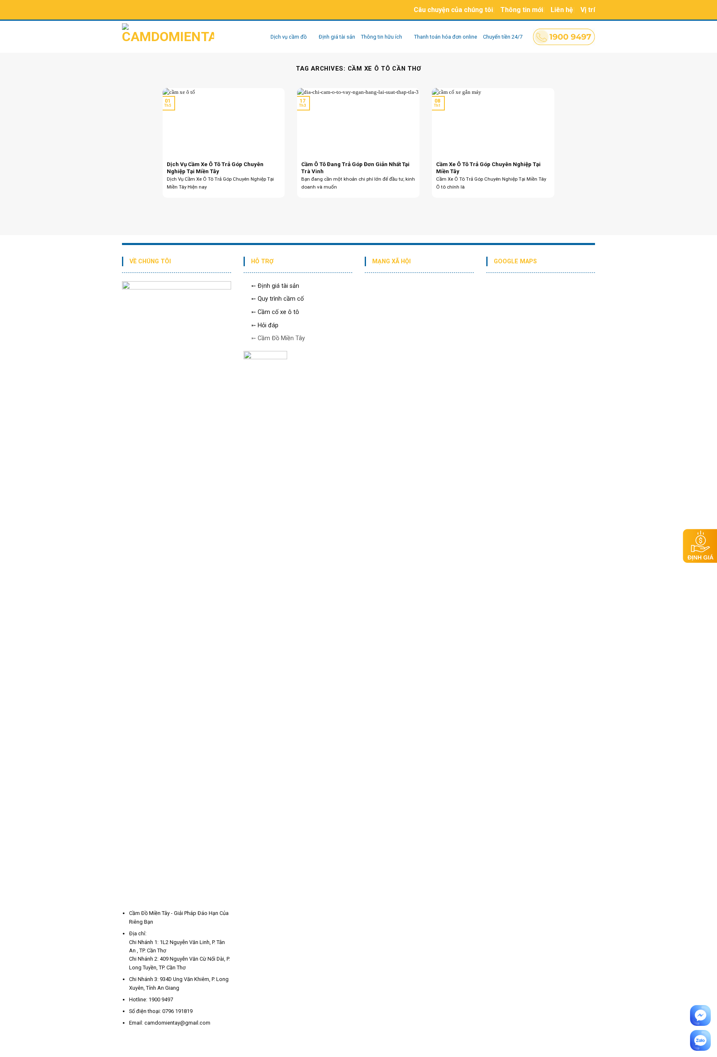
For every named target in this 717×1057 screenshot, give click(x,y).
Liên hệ (562, 10)
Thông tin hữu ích (381, 37)
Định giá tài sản (337, 37)
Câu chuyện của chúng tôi (453, 10)
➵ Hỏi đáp (264, 325)
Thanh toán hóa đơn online (445, 37)
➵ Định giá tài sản (275, 285)
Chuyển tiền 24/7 (502, 37)
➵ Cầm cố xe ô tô (275, 312)
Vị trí (587, 10)
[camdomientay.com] (190, 37)
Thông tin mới (521, 10)
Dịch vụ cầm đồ (289, 37)
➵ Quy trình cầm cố (277, 298)
